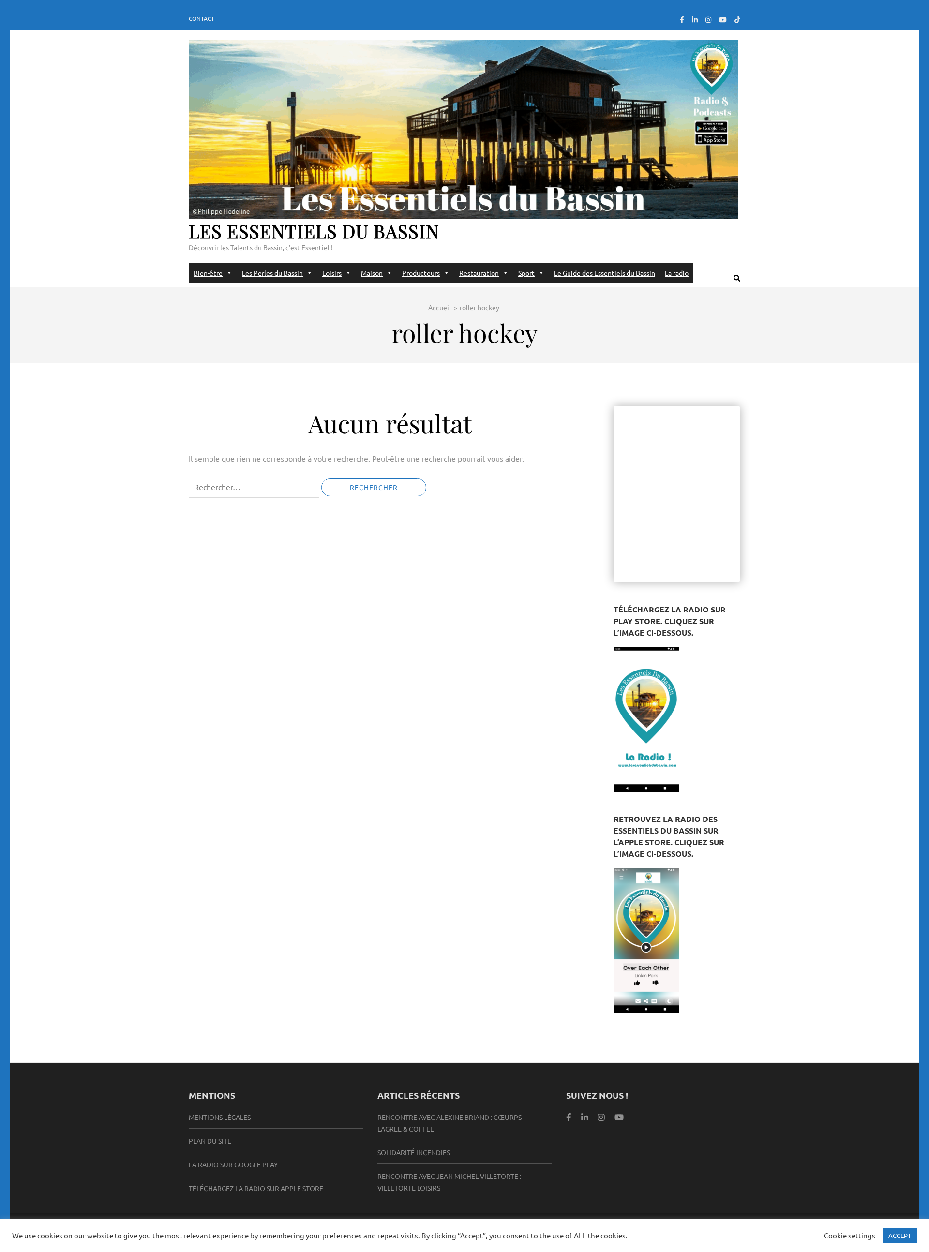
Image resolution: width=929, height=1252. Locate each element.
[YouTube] (723, 19)
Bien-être (208, 272)
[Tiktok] (737, 19)
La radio (677, 272)
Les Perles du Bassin (272, 272)
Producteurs (421, 272)
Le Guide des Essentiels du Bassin (604, 272)
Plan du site (210, 1140)
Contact (201, 18)
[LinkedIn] (695, 19)
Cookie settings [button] (849, 1235)
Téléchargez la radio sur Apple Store (256, 1188)
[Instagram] (708, 19)
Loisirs (332, 272)
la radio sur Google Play (233, 1164)
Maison (372, 272)
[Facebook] (682, 19)
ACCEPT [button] (899, 1235)
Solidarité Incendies (413, 1152)
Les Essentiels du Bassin (314, 231)
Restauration (479, 272)
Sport (526, 272)
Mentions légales (220, 1117)
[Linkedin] (584, 1117)
